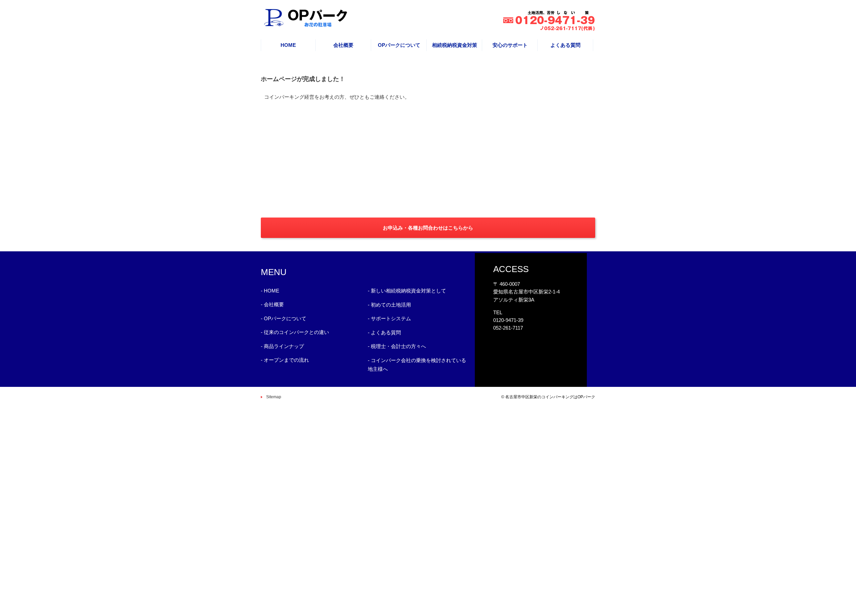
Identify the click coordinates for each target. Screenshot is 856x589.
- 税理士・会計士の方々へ (397, 346)
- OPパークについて (283, 318)
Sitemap (273, 397)
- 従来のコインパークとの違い (295, 332)
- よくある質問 (384, 332)
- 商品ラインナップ (282, 346)
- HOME (270, 290)
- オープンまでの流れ (285, 360)
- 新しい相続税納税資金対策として (407, 290)
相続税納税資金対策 (454, 45)
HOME (288, 45)
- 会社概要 (272, 304)
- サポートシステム (389, 318)
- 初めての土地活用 (389, 305)
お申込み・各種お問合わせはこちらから (428, 228)
